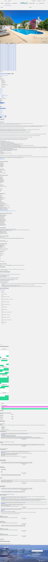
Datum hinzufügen (2, 102)
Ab (0, 99)
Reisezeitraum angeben (3, 108)
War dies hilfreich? (24, 445)
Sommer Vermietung (8, 3)
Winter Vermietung (14, 3)
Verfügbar (3, 407)
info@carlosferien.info (6, 552)
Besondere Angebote (32, 3)
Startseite (2, 3)
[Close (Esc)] (0, 77)
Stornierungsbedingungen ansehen (4, 275)
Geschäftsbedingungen (27, 550)
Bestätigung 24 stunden (5, 405)
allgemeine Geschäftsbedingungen (36, 554)
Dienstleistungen (41, 3)
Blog (37, 3)
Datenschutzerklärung (27, 552)
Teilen (1, 76)
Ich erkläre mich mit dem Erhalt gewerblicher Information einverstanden (37, 556)
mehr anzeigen (3, 434)
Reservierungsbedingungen (5, 95)
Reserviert (3, 403)
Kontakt (30, 7)
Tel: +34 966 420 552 (6, 551)
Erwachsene (1, 103)
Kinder (1, 106)
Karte (2, 96)
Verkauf (2, 7)
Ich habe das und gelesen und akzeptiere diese (37, 554)
